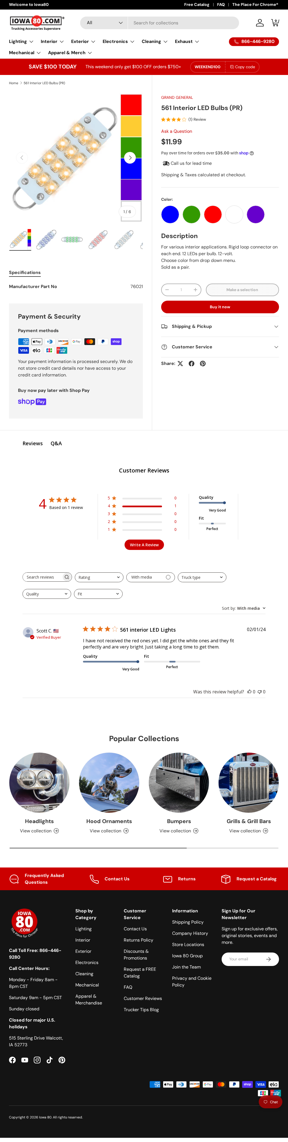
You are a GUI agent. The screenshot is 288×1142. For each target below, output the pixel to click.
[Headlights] (39, 783)
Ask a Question (176, 131)
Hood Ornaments (109, 821)
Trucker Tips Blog (141, 1010)
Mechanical (87, 985)
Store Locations (188, 944)
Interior (82, 940)
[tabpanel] (76, 286)
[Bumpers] (179, 783)
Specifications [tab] (25, 272)
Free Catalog (197, 4)
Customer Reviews (143, 998)
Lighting (83, 929)
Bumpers (179, 821)
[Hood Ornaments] (109, 783)
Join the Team (186, 967)
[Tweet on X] (180, 363)
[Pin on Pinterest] (202, 363)
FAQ (221, 4)
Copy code (245, 66)
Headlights (39, 821)
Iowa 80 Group (187, 956)
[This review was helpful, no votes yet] (249, 692)
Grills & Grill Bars (249, 821)
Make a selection (242, 289)
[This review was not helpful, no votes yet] (260, 692)
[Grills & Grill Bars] (249, 783)
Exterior (83, 951)
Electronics (86, 962)
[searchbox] (42, 577)
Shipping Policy (188, 922)
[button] (275, 23)
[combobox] (159, 23)
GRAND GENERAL (177, 97)
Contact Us (135, 929)
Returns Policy (138, 940)
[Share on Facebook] (191, 363)
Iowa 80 (45, 1117)
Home (13, 83)
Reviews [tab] (32, 443)
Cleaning (84, 974)
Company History (190, 933)
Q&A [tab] (56, 443)
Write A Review (144, 544)
